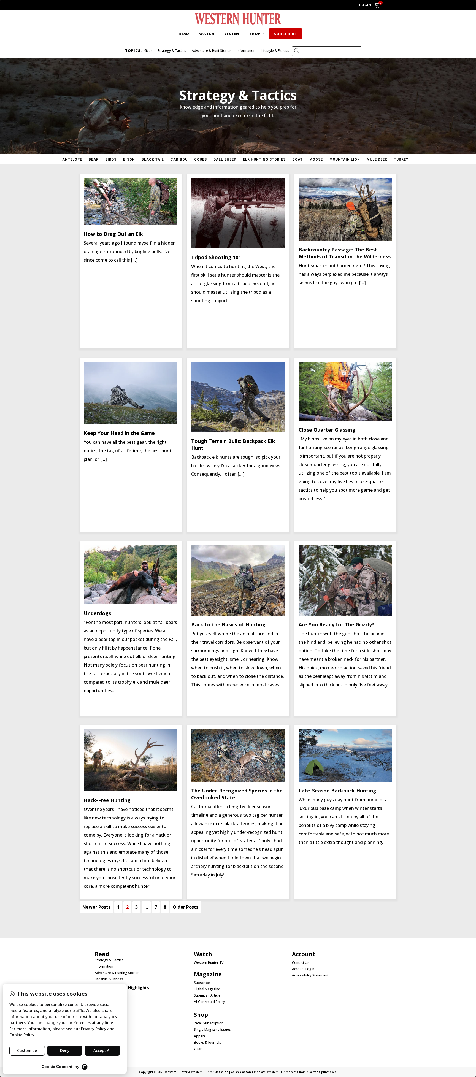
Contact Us (300, 963)
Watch (207, 33)
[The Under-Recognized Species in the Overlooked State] (238, 780)
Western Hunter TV (208, 963)
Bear (94, 159)
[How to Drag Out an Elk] (130, 223)
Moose (316, 159)
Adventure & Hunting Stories (117, 973)
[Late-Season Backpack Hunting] (345, 780)
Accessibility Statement (310, 975)
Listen (232, 33)
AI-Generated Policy (209, 1002)
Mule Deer (377, 159)
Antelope (72, 159)
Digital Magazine (207, 989)
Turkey (401, 159)
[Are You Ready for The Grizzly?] (345, 614)
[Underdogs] (130, 603)
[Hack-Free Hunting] (130, 790)
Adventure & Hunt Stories (211, 50)
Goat (297, 159)
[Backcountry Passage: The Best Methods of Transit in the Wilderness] (345, 239)
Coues (200, 159)
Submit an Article (207, 995)
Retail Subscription (209, 1023)
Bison (129, 159)
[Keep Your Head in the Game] (130, 423)
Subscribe (285, 33)
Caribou (179, 159)
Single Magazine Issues (212, 1030)
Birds (111, 159)
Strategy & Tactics (172, 50)
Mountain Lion (344, 159)
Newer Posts (96, 907)
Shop (255, 33)
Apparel (200, 1036)
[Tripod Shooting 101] (238, 247)
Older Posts (185, 907)
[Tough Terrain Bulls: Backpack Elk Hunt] (238, 430)
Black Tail (153, 159)
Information (246, 50)
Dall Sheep (224, 159)
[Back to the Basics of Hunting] (238, 614)
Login (365, 4)
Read (183, 33)
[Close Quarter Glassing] (345, 419)
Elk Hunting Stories (264, 159)
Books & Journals (207, 1042)
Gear (148, 50)
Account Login (303, 969)
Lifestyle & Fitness (275, 50)
